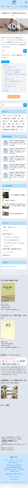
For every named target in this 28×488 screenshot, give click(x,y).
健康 (20, 115)
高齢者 (13, 126)
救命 (11, 121)
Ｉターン (21, 129)
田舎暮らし (22, 121)
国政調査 (14, 118)
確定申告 (4, 123)
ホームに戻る (14, 96)
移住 (13, 123)
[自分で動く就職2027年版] (8, 292)
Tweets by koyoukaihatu (8, 266)
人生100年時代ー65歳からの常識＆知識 (14, 243)
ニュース (16, 6)
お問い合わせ (6, 255)
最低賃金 (16, 121)
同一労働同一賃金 (6, 118)
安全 (19, 118)
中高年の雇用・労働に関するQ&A (11, 249)
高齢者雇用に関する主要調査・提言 (10, 129)
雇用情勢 (8, 126)
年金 (22, 118)
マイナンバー (10, 115)
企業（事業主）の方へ (10, 86)
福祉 (9, 123)
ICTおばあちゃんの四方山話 (13, 69)
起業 (3, 126)
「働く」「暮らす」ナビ (7, 6)
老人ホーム (18, 123)
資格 (23, 123)
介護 (16, 115)
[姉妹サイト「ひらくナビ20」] (14, 361)
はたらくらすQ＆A (9, 252)
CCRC (4, 115)
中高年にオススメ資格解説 (12, 72)
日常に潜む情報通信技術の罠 (13, 81)
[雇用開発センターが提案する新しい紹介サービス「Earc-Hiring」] (9, 391)
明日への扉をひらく (9, 67)
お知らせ (6, 64)
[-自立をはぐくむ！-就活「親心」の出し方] (8, 330)
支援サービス (5, 121)
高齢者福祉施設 (20, 126)
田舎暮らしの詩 (9, 79)
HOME (15, 457)
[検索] (25, 51)
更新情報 (6, 90)
